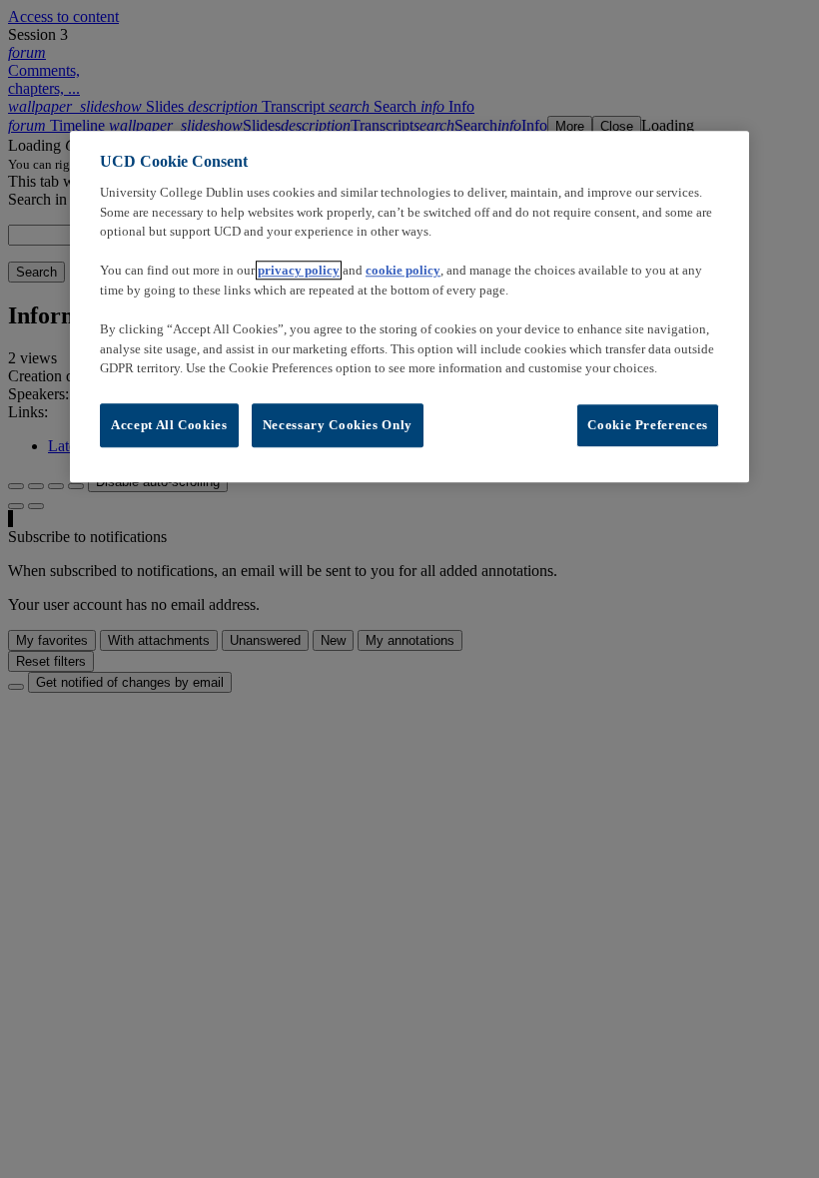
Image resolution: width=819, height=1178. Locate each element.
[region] (409, 306)
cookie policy (403, 271)
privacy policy (299, 271)
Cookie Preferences (647, 424)
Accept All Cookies (169, 424)
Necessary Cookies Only (337, 424)
